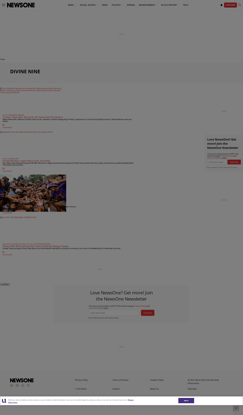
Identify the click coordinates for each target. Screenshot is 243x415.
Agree (186, 400)
